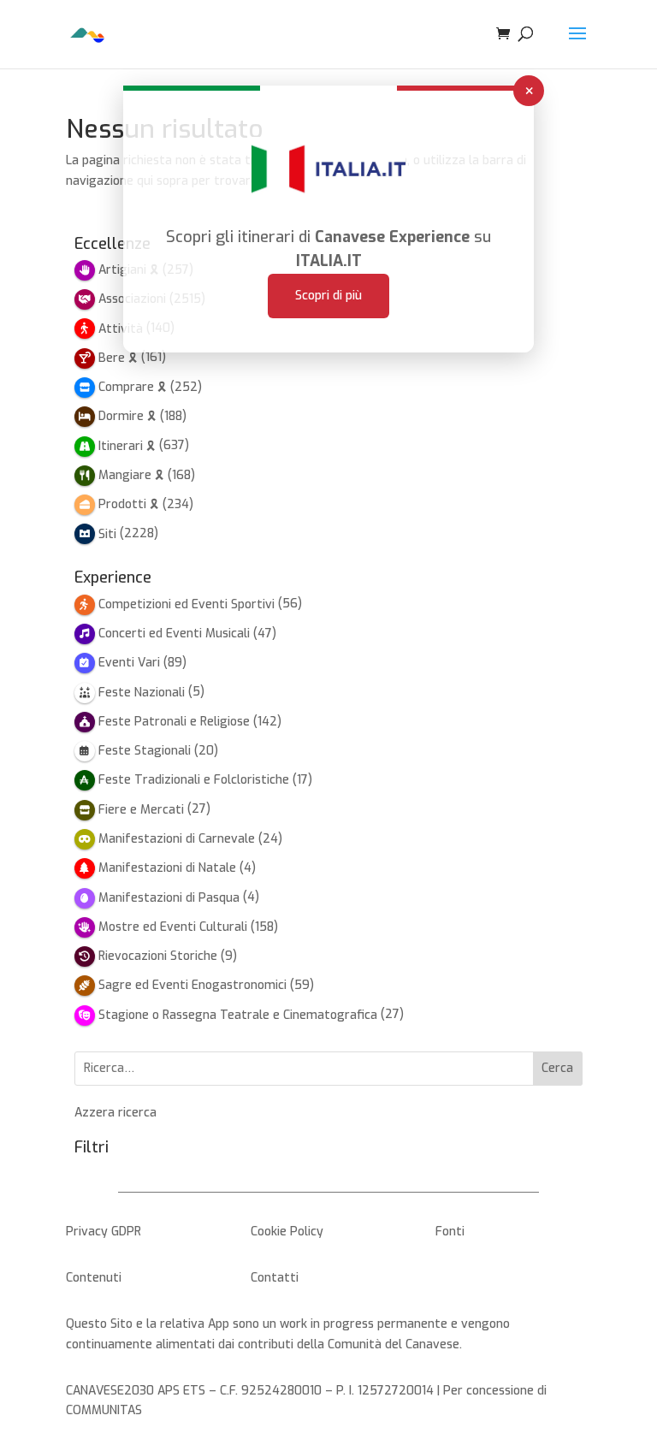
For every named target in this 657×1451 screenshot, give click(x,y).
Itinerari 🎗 (127, 446)
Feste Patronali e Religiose (174, 722)
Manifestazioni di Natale (167, 868)
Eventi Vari (129, 662)
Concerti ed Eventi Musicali (174, 633)
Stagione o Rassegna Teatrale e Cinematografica (237, 1015)
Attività (120, 329)
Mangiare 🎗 (131, 475)
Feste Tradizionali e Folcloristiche (193, 780)
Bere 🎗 (118, 358)
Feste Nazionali (141, 692)
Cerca (557, 1068)
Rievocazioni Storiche (157, 956)
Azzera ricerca (115, 1113)
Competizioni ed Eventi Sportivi (186, 604)
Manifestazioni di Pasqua (169, 898)
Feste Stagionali (144, 751)
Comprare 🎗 (132, 387)
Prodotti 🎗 (128, 504)
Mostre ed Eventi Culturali (172, 927)
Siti (107, 534)
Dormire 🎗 (127, 416)
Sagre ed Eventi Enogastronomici (192, 985)
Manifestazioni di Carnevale (176, 839)
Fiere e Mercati (141, 810)
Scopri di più (328, 295)
